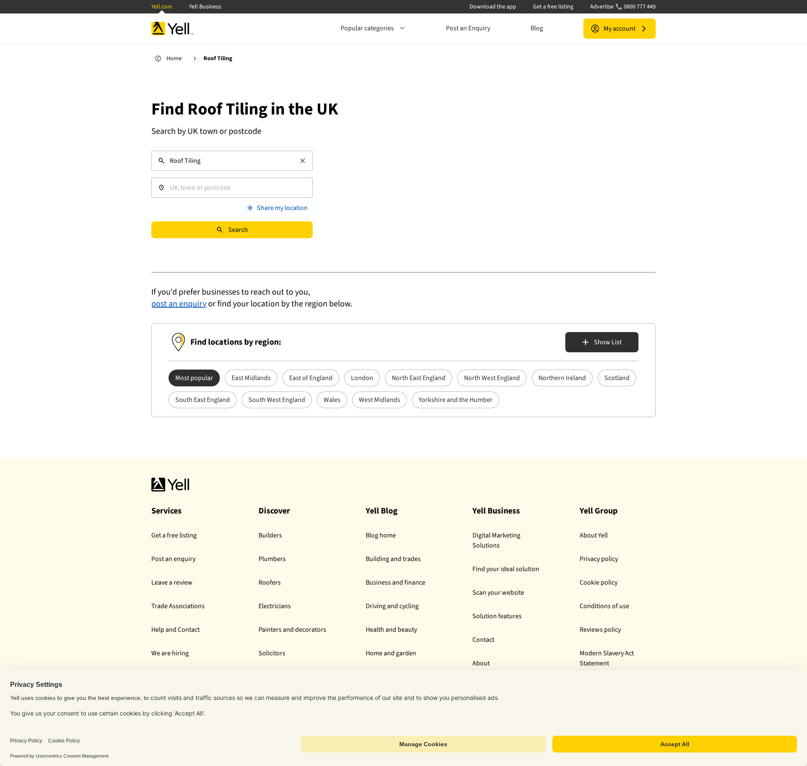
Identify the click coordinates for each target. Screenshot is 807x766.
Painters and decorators (292, 629)
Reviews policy (600, 629)
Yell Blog (382, 511)
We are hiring (170, 653)
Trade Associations (178, 606)
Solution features (497, 616)
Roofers (269, 582)
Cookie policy (598, 582)
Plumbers (272, 559)
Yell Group (598, 511)
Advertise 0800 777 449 (623, 7)
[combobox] (232, 161)
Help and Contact (175, 629)
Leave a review (172, 582)
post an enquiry (178, 304)
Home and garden (391, 653)
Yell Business (205, 7)
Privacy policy (599, 559)
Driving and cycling (392, 606)
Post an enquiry (173, 559)
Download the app (492, 7)
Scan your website (498, 592)
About (481, 663)
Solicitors (271, 653)
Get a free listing (553, 7)
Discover (274, 511)
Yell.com (161, 7)
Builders (270, 535)
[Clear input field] (302, 160)
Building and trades (393, 559)
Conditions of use (604, 606)
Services (166, 511)
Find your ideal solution (505, 569)
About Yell (594, 535)
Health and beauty (391, 629)
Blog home (381, 535)
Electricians (274, 606)
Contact (483, 639)
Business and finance (395, 582)
